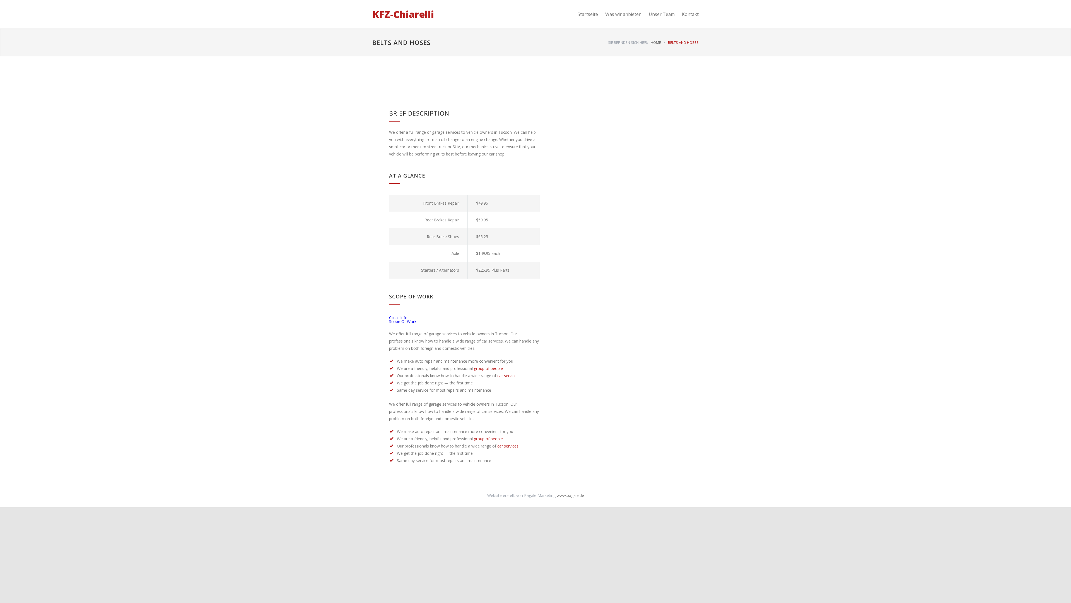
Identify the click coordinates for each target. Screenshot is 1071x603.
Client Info (398, 317)
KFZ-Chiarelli (403, 14)
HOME (656, 42)
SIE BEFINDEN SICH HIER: (628, 42)
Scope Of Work (402, 321)
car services (507, 375)
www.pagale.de (570, 495)
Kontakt (690, 14)
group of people (488, 368)
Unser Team (662, 14)
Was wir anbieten (623, 14)
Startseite (588, 14)
